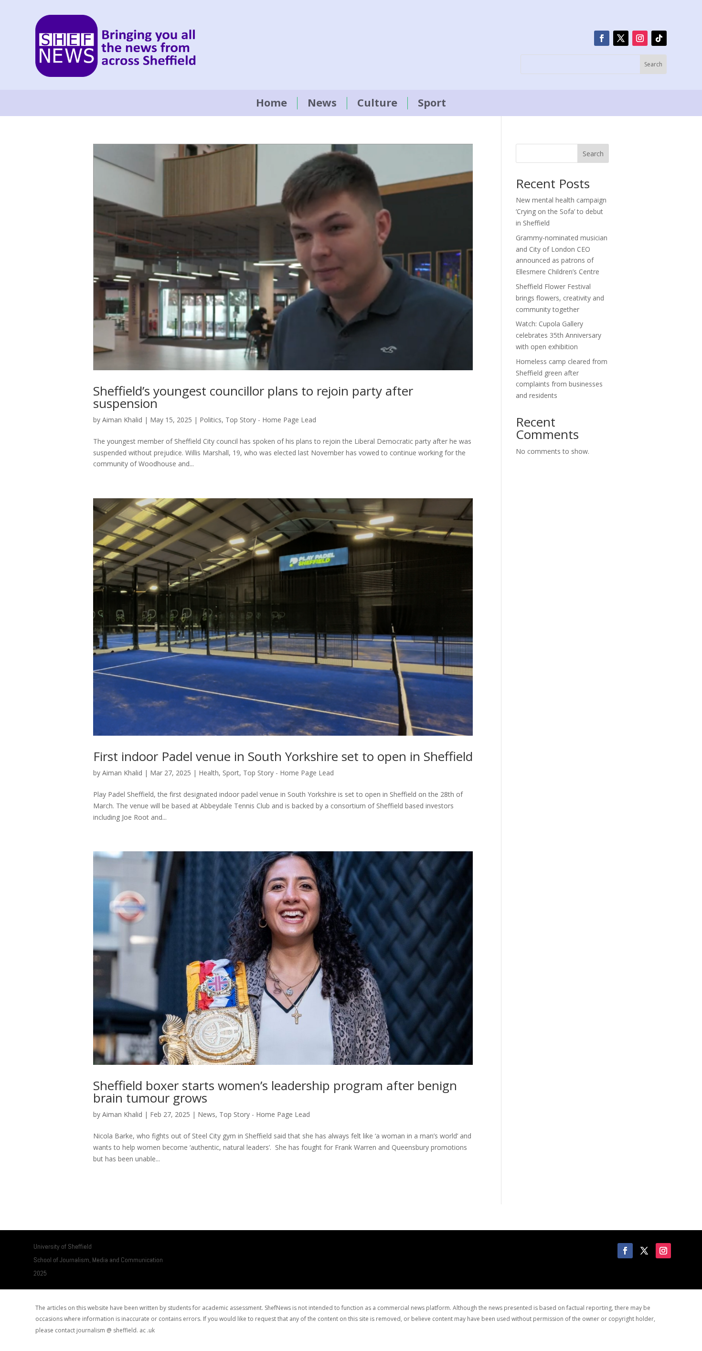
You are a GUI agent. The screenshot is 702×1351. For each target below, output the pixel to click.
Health (209, 772)
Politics (211, 419)
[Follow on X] (620, 38)
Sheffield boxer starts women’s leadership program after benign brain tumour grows (275, 1091)
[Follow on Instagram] (640, 38)
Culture (377, 103)
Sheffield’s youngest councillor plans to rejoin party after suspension (253, 397)
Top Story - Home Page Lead (270, 419)
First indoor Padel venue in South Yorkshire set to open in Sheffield (283, 756)
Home (271, 103)
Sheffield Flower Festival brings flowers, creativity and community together (560, 298)
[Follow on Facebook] (601, 38)
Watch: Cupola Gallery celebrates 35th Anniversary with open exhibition (558, 335)
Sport (432, 103)
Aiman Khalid (122, 419)
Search (593, 153)
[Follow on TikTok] (659, 38)
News (322, 103)
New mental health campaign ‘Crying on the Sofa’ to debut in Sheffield (561, 211)
